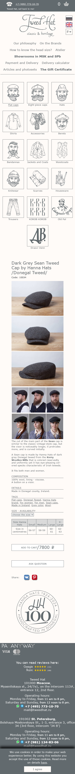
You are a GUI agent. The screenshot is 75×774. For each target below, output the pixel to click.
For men (39, 502)
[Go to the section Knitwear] (13, 178)
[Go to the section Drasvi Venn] (37, 235)
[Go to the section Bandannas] (13, 150)
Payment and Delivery (21, 62)
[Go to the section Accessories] (37, 121)
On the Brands (50, 43)
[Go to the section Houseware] (62, 178)
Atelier (60, 50)
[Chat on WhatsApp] (17, 706)
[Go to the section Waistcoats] (62, 150)
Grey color (37, 505)
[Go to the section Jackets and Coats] (37, 150)
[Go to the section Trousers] (13, 207)
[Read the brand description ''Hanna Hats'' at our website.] (37, 611)
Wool (48, 505)
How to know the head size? (31, 50)
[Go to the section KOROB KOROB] (37, 207)
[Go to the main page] (37, 26)
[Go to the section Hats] (62, 92)
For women (26, 502)
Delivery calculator (56, 62)
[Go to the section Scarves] (37, 178)
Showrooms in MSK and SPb (37, 56)
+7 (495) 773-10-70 (42, 706)
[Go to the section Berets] (62, 121)
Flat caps (17, 499)
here (44, 762)
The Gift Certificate (56, 69)
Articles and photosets (20, 69)
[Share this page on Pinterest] (34, 579)
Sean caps (52, 502)
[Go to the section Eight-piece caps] (37, 92)
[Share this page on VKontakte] (27, 579)
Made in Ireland (21, 505)
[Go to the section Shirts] (13, 121)
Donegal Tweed (32, 499)
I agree (37, 769)
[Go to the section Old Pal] (62, 207)
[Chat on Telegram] (22, 706)
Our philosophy (25, 43)
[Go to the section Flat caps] (13, 92)
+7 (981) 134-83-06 (42, 742)
